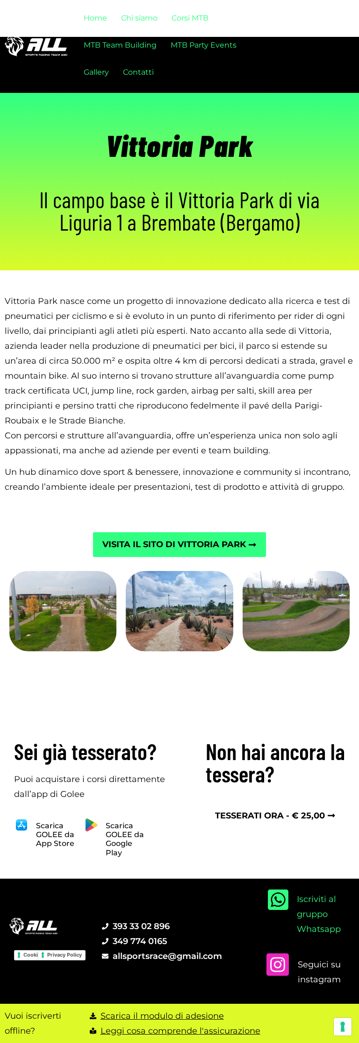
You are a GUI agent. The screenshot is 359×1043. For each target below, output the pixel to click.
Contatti (138, 72)
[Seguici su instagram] (277, 964)
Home (95, 18)
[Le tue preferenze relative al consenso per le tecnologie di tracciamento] (343, 1027)
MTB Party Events (204, 45)
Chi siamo (139, 18)
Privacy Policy (64, 954)
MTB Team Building (120, 45)
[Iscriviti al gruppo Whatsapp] (278, 899)
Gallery (96, 72)
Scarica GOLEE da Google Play (125, 839)
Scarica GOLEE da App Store (55, 834)
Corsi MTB (190, 18)
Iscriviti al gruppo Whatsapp (319, 914)
